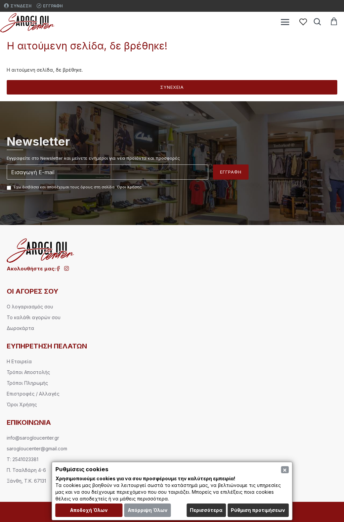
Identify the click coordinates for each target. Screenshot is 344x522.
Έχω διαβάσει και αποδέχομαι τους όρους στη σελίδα (77, 187)
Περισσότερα (206, 510)
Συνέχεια (172, 87)
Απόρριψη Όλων (148, 510)
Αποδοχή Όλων (89, 510)
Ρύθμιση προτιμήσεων (258, 510)
